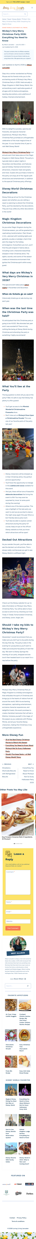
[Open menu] (32, 7)
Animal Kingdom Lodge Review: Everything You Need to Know (24, 1133)
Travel (25, 27)
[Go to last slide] (2, 818)
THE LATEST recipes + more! (21, 2)
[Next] (33, 818)
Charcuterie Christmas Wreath (10, 1047)
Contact (12, 1218)
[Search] (28, 986)
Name (9, 902)
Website (9, 921)
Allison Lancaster (9, 44)
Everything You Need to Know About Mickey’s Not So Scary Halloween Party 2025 (28, 773)
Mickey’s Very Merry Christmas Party (16, 152)
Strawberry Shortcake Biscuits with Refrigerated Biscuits (9, 770)
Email (8, 912)
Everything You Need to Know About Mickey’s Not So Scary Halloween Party (19, 748)
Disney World (7, 27)
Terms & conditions (18, 1221)
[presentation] (17, 814)
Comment (10, 872)
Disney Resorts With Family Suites (11, 1160)
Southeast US (17, 27)
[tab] (14, 843)
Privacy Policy (21, 1218)
